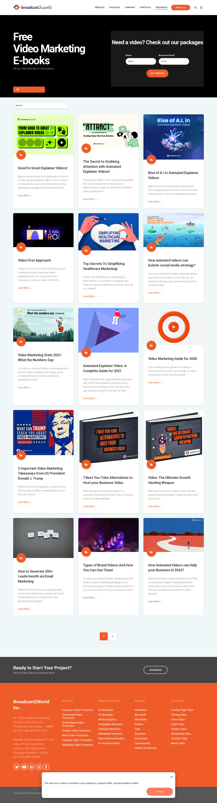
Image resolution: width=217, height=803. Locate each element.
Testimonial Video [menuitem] (181, 733)
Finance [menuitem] (139, 724)
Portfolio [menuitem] (145, 7)
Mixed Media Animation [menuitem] (111, 738)
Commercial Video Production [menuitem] (72, 716)
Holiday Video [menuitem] (179, 729)
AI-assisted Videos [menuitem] (109, 743)
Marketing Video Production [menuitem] (77, 744)
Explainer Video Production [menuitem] (77, 740)
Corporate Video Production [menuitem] (77, 709)
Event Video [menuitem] (177, 724)
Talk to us (180, 7)
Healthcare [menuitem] (141, 709)
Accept (159, 791)
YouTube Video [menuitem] (179, 738)
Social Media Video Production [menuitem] (73, 724)
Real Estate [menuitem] (141, 738)
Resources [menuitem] (161, 7)
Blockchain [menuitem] (141, 719)
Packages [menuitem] (114, 7)
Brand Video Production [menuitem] (75, 735)
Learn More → (25, 195)
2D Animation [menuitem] (105, 714)
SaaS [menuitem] (137, 729)
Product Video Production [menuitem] (76, 730)
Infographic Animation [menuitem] (110, 724)
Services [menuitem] (99, 7)
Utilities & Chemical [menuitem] (145, 748)
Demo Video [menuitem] (178, 719)
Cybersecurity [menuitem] (142, 743)
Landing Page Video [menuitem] (182, 709)
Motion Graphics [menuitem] (107, 719)
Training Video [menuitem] (179, 714)
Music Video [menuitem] (178, 743)
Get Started (155, 670)
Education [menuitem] (140, 733)
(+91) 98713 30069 (29, 757)
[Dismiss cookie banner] (171, 777)
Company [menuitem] (130, 7)
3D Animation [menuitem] (105, 709)
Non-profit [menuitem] (140, 714)
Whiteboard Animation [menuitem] (110, 733)
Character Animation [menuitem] (109, 729)
